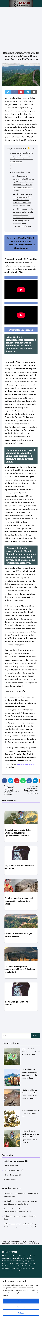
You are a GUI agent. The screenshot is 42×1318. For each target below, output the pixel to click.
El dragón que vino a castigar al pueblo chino (20, 1218)
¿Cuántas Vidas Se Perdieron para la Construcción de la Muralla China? (18, 1210)
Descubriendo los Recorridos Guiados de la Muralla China (21, 1195)
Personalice (21, 1307)
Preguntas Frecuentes (21, 172)
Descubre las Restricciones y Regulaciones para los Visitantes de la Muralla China (31, 790)
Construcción (9, 1166)
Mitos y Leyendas (11, 1175)
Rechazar (21, 1313)
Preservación (9, 1180)
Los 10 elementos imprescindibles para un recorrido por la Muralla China (20, 1202)
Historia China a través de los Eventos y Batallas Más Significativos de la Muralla (20, 1225)
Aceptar (21, 1301)
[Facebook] (4, 780)
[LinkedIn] (29, 780)
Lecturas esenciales (11, 1170)
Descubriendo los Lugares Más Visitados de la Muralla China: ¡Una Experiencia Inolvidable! (11, 790)
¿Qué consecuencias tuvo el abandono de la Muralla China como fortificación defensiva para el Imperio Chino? (22, 200)
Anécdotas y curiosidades (14, 1161)
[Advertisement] (21, 29)
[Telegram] (35, 780)
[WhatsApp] (23, 780)
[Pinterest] (16, 780)
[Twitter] (10, 780)
